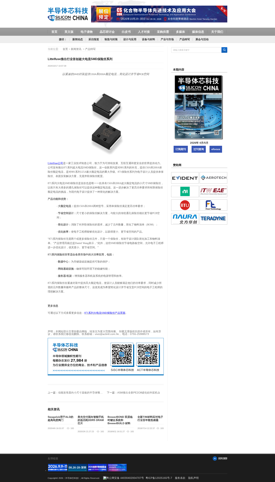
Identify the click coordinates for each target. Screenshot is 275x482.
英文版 (69, 31)
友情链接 (53, 458)
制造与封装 (111, 39)
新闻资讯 (76, 49)
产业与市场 (167, 39)
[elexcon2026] (57, 470)
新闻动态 (77, 39)
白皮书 (126, 31)
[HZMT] (77, 470)
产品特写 (184, 39)
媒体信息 (198, 31)
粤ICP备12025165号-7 (159, 477)
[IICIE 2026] (117, 470)
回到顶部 (222, 458)
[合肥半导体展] (97, 470)
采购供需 (163, 31)
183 (72, 428)
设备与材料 (148, 39)
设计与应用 (129, 39)
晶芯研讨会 (107, 31)
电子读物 (87, 31)
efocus (215, 149)
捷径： (63, 39)
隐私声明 (193, 477)
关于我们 (217, 31)
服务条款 (180, 477)
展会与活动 (202, 39)
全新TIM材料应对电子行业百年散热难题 (150, 418)
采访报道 (93, 39)
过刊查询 (198, 149)
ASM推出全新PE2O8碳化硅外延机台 (138, 392)
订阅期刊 (180, 149)
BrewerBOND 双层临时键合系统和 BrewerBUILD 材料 (120, 420)
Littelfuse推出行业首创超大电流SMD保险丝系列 (80, 59)
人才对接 (144, 31)
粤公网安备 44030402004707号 (125, 477)
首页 (54, 31)
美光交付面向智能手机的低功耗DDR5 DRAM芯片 (91, 420)
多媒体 (180, 31)
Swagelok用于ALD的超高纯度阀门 (60, 418)
